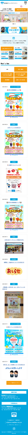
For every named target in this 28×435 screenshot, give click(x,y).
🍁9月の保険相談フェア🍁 (14, 90)
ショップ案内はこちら (13, 382)
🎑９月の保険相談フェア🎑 (14, 202)
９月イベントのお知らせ (14, 127)
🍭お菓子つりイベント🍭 (14, 165)
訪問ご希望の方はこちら (7, 48)
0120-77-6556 (6, 9)
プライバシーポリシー (14, 424)
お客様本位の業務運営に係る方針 (14, 422)
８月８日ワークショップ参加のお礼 (14, 239)
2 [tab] (14, 23)
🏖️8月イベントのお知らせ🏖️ (14, 327)
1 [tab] (13, 23)
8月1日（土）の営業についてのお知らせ (14, 364)
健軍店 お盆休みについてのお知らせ (14, 262)
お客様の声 (11, 420)
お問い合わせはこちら (21, 9)
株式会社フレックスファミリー (11, 3)
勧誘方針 (17, 420)
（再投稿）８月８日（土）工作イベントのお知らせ (13, 288)
